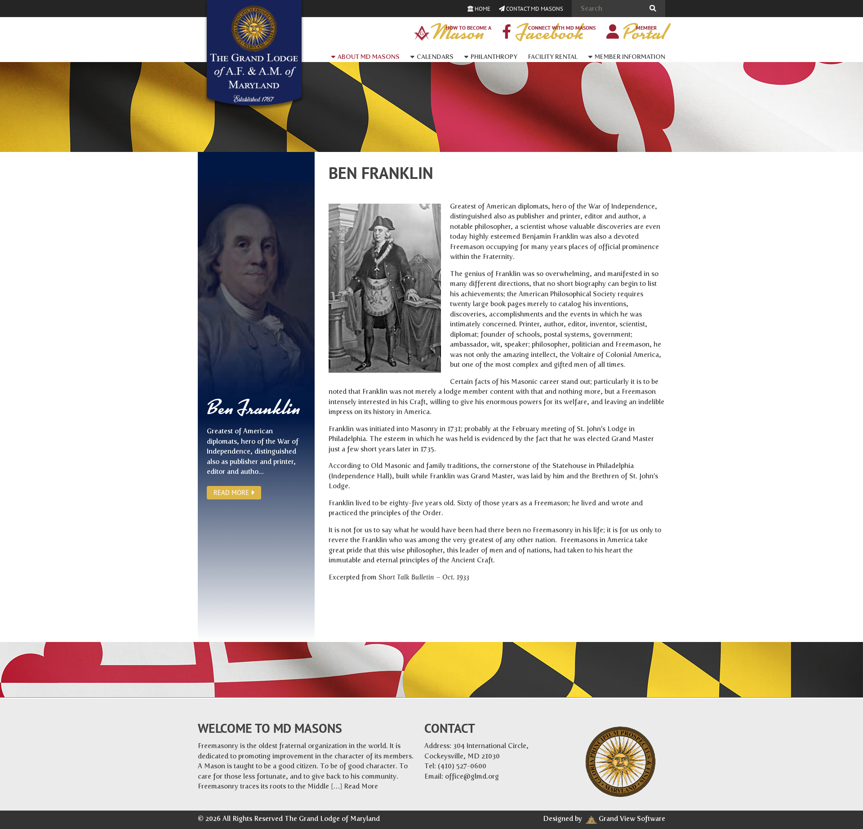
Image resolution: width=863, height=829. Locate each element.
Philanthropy (494, 57)
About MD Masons (369, 57)
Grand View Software (632, 819)
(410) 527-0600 (462, 766)
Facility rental (553, 57)
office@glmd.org (472, 776)
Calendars (435, 57)
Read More (232, 492)
